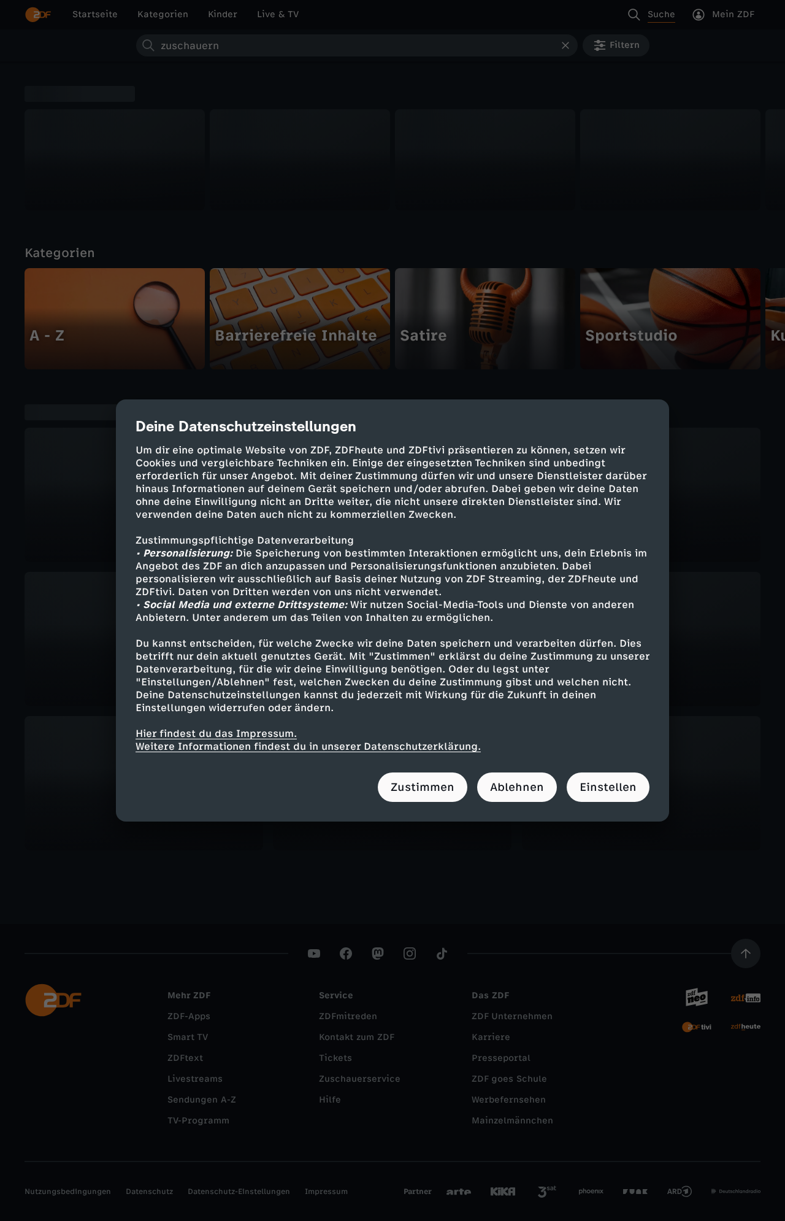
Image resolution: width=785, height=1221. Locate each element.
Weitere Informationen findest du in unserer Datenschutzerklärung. (308, 746)
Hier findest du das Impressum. (216, 733)
